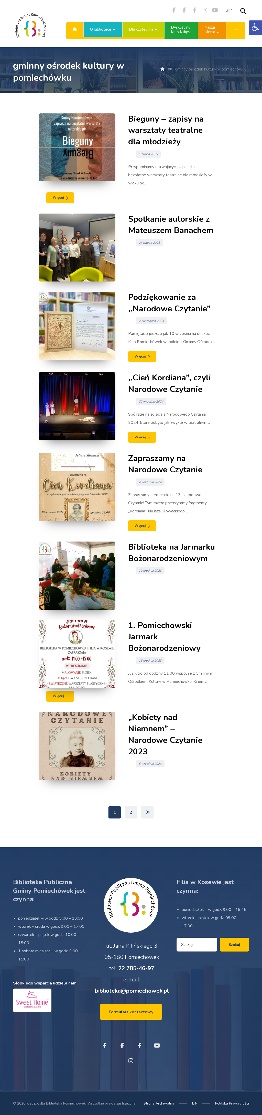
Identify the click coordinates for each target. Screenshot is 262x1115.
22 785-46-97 (136, 968)
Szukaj (234, 944)
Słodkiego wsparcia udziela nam (45, 983)
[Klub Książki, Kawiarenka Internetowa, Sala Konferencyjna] (31, 29)
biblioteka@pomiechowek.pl (132, 991)
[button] (255, 27)
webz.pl (32, 1103)
